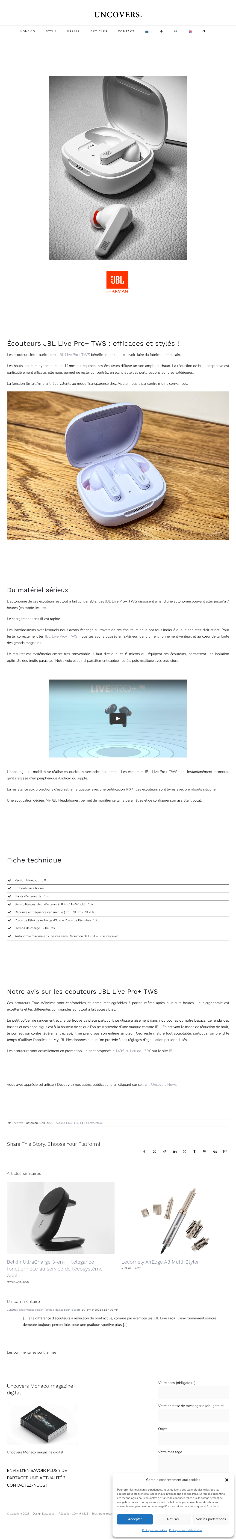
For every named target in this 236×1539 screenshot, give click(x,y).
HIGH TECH (73, 1123)
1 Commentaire (93, 1123)
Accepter (135, 1519)
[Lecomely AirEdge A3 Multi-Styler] (175, 1218)
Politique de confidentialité (185, 1530)
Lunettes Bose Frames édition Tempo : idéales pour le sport (43, 1310)
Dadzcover (48, 1513)
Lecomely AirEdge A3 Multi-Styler (160, 1262)
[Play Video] (118, 718)
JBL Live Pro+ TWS (74, 354)
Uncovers (17, 1123)
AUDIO (60, 1123)
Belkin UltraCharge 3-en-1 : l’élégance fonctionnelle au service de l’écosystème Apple (55, 1268)
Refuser (173, 1519)
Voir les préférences (211, 1519)
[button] (226, 1480)
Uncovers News (164, 1084)
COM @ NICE (80, 1513)
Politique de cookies (154, 1530)
